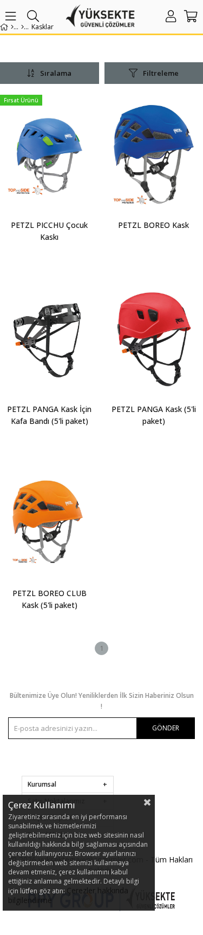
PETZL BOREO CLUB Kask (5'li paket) (49, 599)
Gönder (165, 728)
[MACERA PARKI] (22, 27)
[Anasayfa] (12, 27)
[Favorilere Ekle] (49, 176)
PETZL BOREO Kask (153, 225)
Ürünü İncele (69, 176)
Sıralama (55, 73)
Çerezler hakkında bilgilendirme (68, 895)
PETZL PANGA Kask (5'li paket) (154, 415)
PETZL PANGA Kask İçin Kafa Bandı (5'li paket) (49, 415)
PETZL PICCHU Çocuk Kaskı (49, 231)
